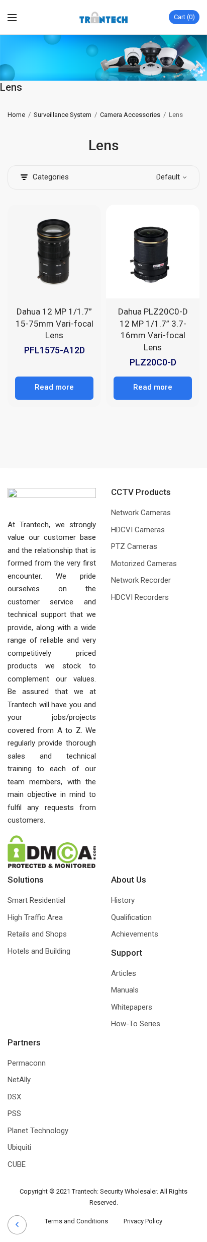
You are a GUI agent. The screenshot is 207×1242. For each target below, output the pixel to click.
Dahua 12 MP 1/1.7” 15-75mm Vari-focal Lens (54, 323)
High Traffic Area (35, 917)
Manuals (125, 990)
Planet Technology (38, 1130)
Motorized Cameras (144, 563)
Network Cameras (141, 512)
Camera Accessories (130, 114)
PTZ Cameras (134, 546)
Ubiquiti (19, 1147)
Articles (123, 973)
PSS (14, 1113)
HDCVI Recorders (140, 597)
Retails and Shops (37, 934)
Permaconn (27, 1063)
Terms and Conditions (84, 1221)
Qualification (131, 917)
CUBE (17, 1164)
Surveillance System (62, 114)
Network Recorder (141, 580)
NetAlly (19, 1079)
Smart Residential (36, 900)
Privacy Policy (143, 1221)
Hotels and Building (39, 951)
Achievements (134, 934)
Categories (51, 177)
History (123, 900)
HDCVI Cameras (138, 529)
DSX (14, 1096)
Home (16, 114)
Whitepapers (131, 1007)
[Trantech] (104, 17)
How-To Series (135, 1023)
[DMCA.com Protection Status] (52, 850)
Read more (54, 387)
